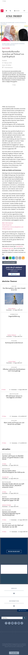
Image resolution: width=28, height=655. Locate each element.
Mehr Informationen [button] (7, 223)
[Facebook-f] (6, 623)
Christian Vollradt (11, 361)
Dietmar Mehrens (11, 308)
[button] (6, 11)
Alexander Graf (5, 477)
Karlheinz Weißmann (12, 335)
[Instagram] (15, 623)
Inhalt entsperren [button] (7, 225)
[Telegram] (19, 623)
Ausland (4, 60)
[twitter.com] (9, 623)
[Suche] (24, 618)
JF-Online (4, 389)
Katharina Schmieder (6, 505)
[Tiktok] (22, 623)
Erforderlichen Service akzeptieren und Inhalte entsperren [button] (12, 228)
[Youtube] (12, 623)
